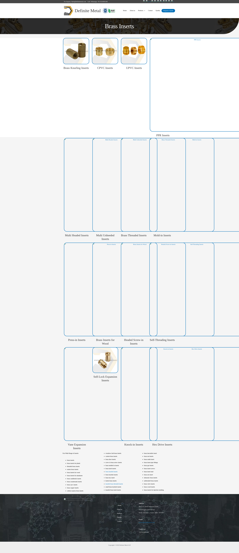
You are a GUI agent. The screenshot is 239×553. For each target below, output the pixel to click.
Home (125, 10)
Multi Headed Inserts (77, 235)
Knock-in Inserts (133, 444)
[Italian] (164, 1)
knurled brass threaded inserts (114, 484)
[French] (158, 1)
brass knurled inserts (111, 471)
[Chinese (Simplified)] (149, 1)
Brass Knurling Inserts (76, 67)
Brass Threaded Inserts (134, 235)
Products (140, 10)
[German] (161, 1)
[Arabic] (144, 1)
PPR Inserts (163, 135)
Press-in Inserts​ (76, 339)
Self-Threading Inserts (162, 339)
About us (132, 10)
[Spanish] (172, 1)
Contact (150, 10)
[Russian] (169, 1)
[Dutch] (153, 1)
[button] (144, 10)
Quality (158, 10)
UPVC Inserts (134, 67)
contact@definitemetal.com (147, 522)
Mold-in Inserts (162, 235)
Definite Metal (88, 10)
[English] (155, 1)
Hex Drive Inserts (162, 444)
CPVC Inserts (105, 67)
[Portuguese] (167, 1)
